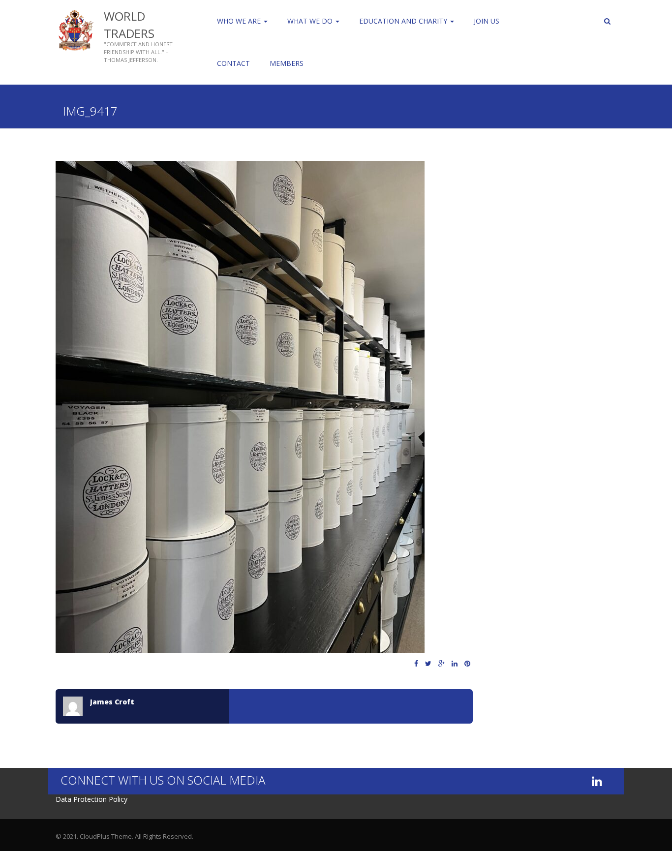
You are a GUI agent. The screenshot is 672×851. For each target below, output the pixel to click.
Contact (233, 63)
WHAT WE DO (311, 21)
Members (287, 63)
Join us (486, 21)
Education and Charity (404, 21)
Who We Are (240, 21)
